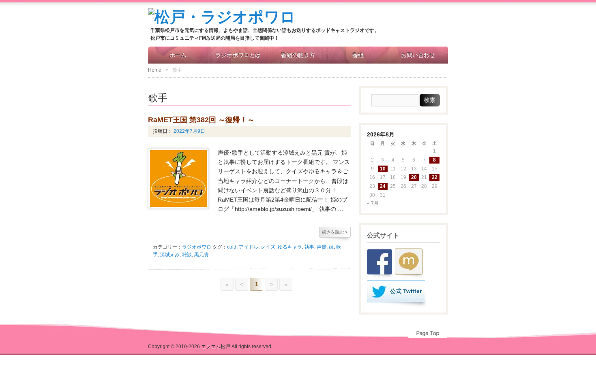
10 (383, 169)
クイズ (268, 247)
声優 (321, 247)
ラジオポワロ (196, 247)
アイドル (248, 247)
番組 (358, 55)
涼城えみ (170, 254)
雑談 (187, 254)
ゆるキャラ (290, 247)
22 (434, 177)
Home (154, 70)
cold (231, 247)
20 (414, 177)
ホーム (178, 55)
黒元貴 (201, 254)
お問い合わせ (418, 55)
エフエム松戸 (215, 346)
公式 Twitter (406, 291)
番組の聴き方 (298, 55)
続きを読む (334, 232)
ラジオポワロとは (238, 55)
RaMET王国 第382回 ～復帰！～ (201, 120)
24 (383, 186)
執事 (309, 247)
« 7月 (373, 203)
